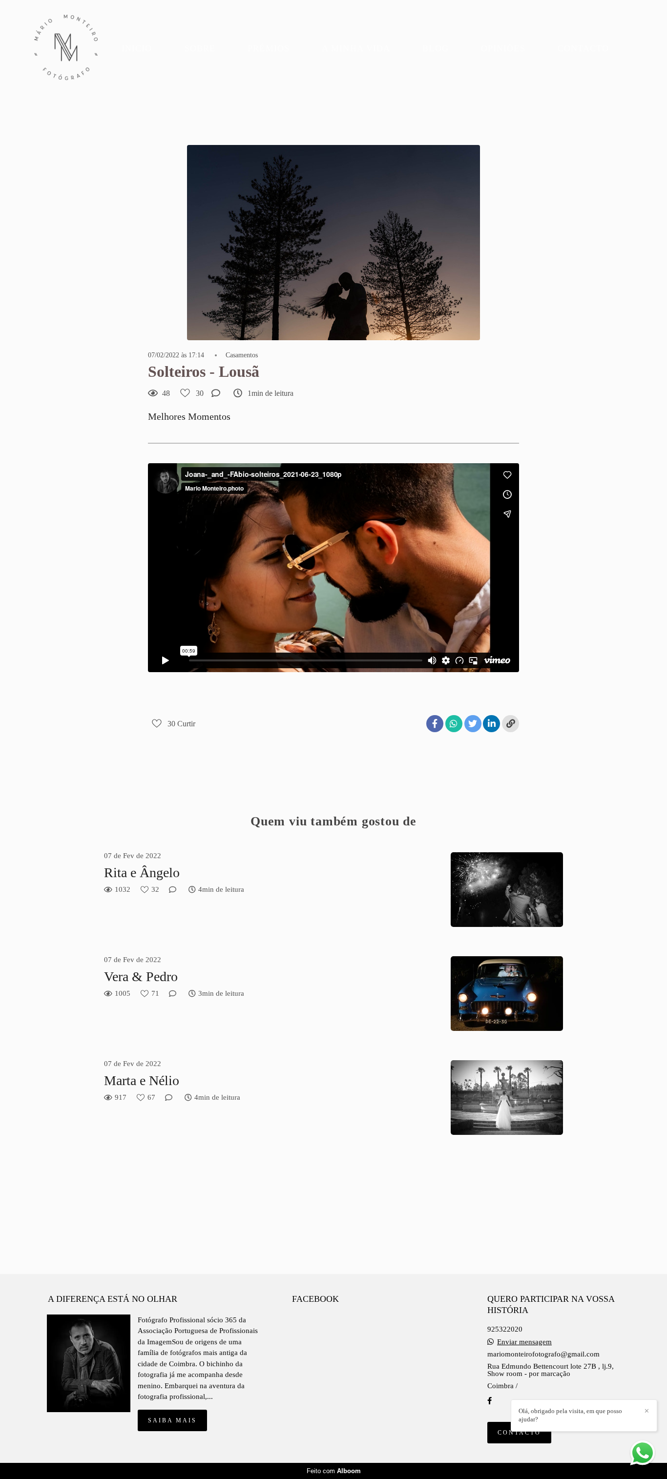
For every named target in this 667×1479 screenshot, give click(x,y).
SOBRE (200, 48)
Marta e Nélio (141, 1080)
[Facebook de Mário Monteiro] (489, 1401)
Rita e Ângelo (142, 872)
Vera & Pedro (141, 976)
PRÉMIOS (269, 48)
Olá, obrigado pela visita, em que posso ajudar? (570, 1415)
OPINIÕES (503, 48)
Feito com (334, 1471)
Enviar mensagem (524, 1342)
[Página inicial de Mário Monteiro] (66, 48)
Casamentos (242, 355)
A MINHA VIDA (356, 48)
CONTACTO (583, 48)
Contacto (519, 1432)
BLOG (435, 48)
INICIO (137, 48)
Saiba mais (172, 1420)
